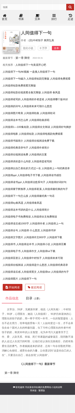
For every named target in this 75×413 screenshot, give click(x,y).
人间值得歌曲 (31, 113)
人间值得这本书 (25, 244)
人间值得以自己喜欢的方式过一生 (22, 168)
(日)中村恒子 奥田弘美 (41, 40)
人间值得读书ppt (12, 182)
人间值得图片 (10, 278)
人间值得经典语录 (58, 264)
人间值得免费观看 (60, 78)
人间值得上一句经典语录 (56, 168)
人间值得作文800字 (35, 237)
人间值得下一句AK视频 (16, 71)
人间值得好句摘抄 (61, 126)
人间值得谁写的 (12, 99)
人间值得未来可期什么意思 (36, 106)
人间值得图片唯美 (13, 113)
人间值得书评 (48, 230)
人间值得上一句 (55, 223)
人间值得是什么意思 (35, 264)
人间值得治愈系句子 (33, 182)
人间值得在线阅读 (13, 264)
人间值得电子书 (12, 251)
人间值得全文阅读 (40, 126)
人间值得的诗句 (12, 106)
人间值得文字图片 (13, 237)
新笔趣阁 (20, 387)
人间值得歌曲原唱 (39, 120)
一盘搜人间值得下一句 (42, 71)
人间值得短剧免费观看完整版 (19, 85)
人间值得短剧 (26, 133)
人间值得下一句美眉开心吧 (30, 64)
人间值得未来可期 (52, 258)
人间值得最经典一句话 (41, 195)
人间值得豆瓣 (58, 244)
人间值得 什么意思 (29, 230)
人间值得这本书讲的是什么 (18, 209)
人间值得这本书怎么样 (15, 120)
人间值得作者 (37, 223)
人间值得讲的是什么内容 (17, 161)
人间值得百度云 (12, 258)
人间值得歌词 (47, 113)
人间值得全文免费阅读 (44, 216)
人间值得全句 (10, 230)
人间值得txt (43, 271)
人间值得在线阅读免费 (15, 154)
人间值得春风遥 (33, 202)
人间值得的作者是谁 (32, 99)
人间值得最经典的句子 (55, 189)
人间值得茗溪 (34, 189)
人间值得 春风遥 (51, 92)
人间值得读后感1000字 (16, 223)
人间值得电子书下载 (28, 175)
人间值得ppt (10, 175)
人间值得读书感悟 (51, 175)
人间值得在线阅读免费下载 (39, 140)
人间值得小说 (42, 244)
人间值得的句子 (60, 271)
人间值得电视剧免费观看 (49, 133)
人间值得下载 (54, 237)
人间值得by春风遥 (13, 202)
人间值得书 (9, 244)
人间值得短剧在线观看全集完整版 (22, 92)
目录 (34, 298)
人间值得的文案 (38, 154)
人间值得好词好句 (56, 182)
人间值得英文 (29, 271)
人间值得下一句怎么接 (15, 195)
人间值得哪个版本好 (56, 99)
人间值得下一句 (28, 278)
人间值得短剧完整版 (37, 78)
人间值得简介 (41, 209)
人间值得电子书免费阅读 (17, 216)
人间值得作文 (29, 251)
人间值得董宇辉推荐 (14, 189)
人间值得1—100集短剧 (16, 126)
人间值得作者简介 (39, 147)
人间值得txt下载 (46, 251)
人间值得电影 (10, 133)
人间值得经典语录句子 (15, 147)
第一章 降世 (22, 57)
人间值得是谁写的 (41, 161)
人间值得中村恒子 (31, 258)
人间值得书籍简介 (13, 140)
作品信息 (12, 298)
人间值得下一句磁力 (14, 78)
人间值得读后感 (12, 271)
